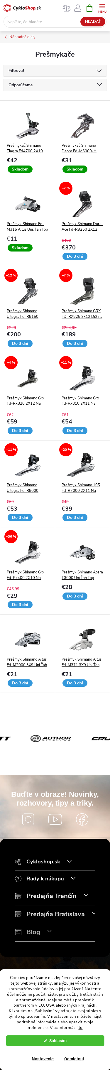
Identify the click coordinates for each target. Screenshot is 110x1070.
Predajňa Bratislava (55, 914)
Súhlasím (58, 1040)
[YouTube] (55, 819)
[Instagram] (28, 819)
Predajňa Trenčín (51, 896)
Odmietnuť (74, 1059)
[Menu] (102, 8)
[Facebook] (82, 819)
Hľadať (93, 21)
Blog (33, 932)
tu (81, 1027)
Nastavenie (43, 1058)
